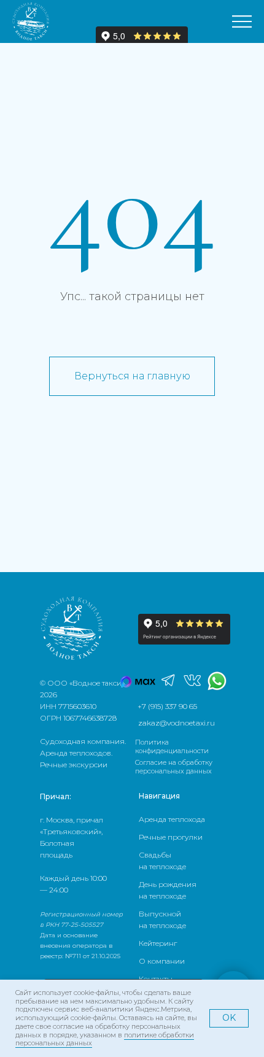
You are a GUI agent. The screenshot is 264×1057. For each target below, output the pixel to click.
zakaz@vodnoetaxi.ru (176, 722)
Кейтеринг (158, 943)
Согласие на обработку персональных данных (173, 766)
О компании (162, 961)
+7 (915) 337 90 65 (167, 706)
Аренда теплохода (172, 819)
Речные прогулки (171, 837)
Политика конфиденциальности (172, 746)
